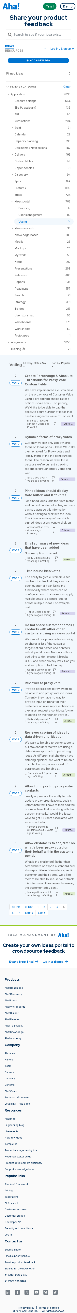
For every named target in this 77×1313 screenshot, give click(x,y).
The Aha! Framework (17, 1184)
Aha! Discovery (13, 994)
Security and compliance (19, 1228)
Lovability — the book (17, 1103)
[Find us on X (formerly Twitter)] (27, 1292)
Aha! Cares (11, 1091)
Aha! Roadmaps (14, 987)
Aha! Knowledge (14, 1031)
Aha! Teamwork (14, 1025)
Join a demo (55, 962)
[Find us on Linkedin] (8, 1292)
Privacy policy (26, 1307)
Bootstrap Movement (17, 1097)
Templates (11, 1143)
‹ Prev (29, 906)
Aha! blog (10, 1118)
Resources (14, 50)
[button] (45, 49)
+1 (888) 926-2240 (16, 1274)
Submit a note (13, 1249)
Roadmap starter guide (18, 1156)
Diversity (10, 1078)
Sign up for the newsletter (20, 1268)
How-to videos (13, 1137)
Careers (9, 1072)
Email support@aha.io (17, 1255)
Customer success (16, 1209)
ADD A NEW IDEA (39, 60)
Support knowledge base (19, 1169)
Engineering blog (14, 1125)
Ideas (9, 46)
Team (8, 1065)
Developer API (13, 1222)
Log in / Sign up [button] (61, 48)
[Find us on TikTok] (55, 1292)
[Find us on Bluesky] (46, 1292)
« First (16, 906)
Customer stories (15, 1215)
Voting (33, 426)
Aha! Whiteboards (15, 1006)
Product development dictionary (23, 1162)
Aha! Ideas (11, 1000)
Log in (8, 1234)
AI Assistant (11, 1203)
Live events (11, 1131)
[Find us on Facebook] (17, 1292)
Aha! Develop (12, 1019)
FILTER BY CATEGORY (23, 86)
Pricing (9, 1190)
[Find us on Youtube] (36, 1292)
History (9, 1059)
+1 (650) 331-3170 (15, 1281)
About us (10, 1053)
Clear (66, 87)
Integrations (12, 1196)
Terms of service (48, 1307)
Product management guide (21, 1150)
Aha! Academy (13, 1038)
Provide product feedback (20, 1262)
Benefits (10, 1084)
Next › (29, 912)
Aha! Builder (11, 1013)
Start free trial (23, 962)
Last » (42, 912)
